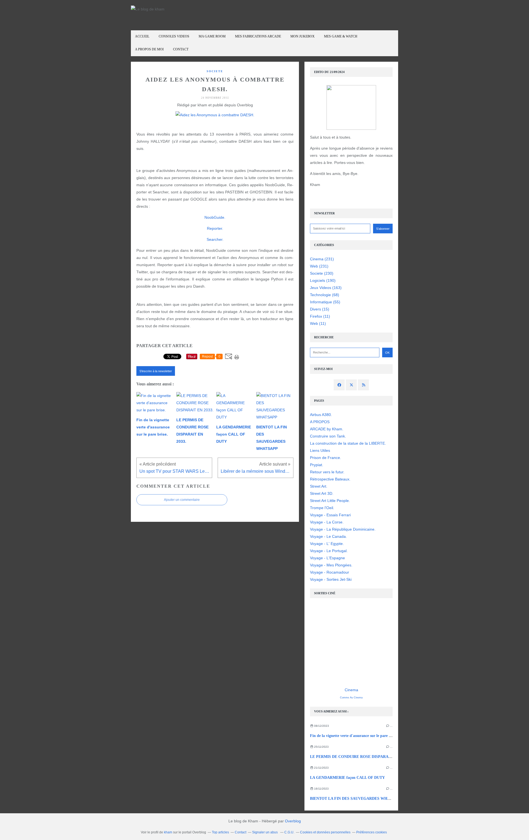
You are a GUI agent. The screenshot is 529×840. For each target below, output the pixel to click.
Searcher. (215, 239)
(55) (325, 302)
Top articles (220, 832)
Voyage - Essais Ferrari (330, 515)
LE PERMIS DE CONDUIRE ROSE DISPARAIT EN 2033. (359, 757)
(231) (322, 259)
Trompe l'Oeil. (322, 508)
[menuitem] (142, 36)
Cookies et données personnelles (325, 832)
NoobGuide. (214, 217)
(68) (324, 295)
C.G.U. (289, 832)
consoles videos (174, 36)
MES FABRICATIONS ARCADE (258, 36)
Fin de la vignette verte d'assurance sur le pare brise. (354, 736)
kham (168, 832)
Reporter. (215, 228)
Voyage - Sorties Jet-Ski (331, 579)
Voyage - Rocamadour (329, 572)
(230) (321, 273)
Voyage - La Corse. (327, 522)
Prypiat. (316, 465)
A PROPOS (320, 422)
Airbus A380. (321, 414)
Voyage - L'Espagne (327, 558)
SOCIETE (215, 71)
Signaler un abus (265, 832)
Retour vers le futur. (327, 472)
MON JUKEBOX (302, 36)
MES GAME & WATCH (340, 36)
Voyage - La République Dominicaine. (343, 529)
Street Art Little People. (330, 500)
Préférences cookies (371, 832)
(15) (319, 309)
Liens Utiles (320, 450)
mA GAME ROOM (212, 36)
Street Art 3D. (321, 493)
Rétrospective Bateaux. (330, 479)
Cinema (351, 690)
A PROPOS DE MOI (149, 49)
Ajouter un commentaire (182, 500)
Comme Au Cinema (351, 697)
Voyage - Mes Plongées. (331, 565)
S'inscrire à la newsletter (155, 371)
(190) (323, 280)
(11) (320, 316)
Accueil (142, 36)
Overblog (293, 821)
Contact (180, 49)
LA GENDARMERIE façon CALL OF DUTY (347, 778)
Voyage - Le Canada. (328, 536)
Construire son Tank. (328, 436)
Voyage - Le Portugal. (329, 551)
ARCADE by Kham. (326, 429)
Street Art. (318, 486)
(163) (326, 287)
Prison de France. (325, 457)
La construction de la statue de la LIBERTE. (348, 443)
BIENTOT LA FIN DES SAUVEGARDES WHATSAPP (356, 798)
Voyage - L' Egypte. (327, 543)
